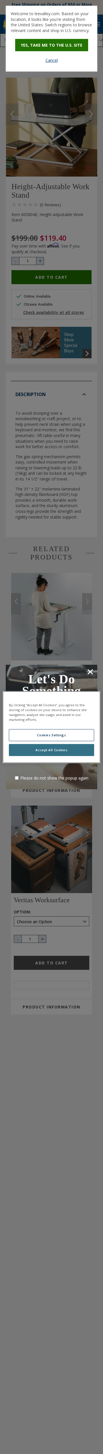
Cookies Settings (51, 735)
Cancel (51, 60)
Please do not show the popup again (54, 778)
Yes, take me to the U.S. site (51, 45)
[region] (51, 727)
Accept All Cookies (51, 750)
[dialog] (51, 39)
